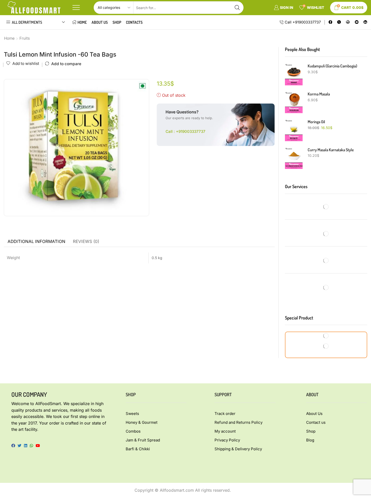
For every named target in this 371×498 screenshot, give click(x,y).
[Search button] (237, 8)
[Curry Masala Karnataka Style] (294, 158)
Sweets (132, 413)
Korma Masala (319, 93)
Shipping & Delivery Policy (238, 448)
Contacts (134, 22)
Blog (310, 440)
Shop (117, 22)
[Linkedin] (365, 22)
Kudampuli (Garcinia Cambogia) (332, 65)
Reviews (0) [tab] (86, 241)
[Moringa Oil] (294, 130)
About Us (100, 22)
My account (225, 431)
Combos (133, 431)
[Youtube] (357, 22)
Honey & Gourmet (141, 422)
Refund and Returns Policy (238, 422)
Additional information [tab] (36, 241)
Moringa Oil (316, 121)
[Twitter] (339, 22)
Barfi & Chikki (138, 448)
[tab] (36, 241)
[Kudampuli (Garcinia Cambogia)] (294, 74)
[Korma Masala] (294, 102)
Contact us (316, 422)
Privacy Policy (227, 440)
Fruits (24, 38)
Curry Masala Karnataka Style (331, 149)
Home (82, 22)
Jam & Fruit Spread (143, 440)
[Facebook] (330, 22)
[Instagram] (348, 22)
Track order (225, 413)
